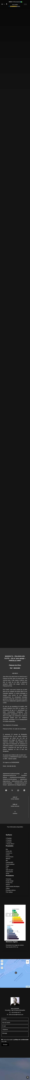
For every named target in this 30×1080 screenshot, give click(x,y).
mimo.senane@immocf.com (16, 1014)
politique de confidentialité (21, 1039)
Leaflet (28, 986)
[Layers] (27, 961)
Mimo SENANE (15, 1008)
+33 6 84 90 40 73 (16, 1012)
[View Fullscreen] (2, 968)
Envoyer (5, 1044)
